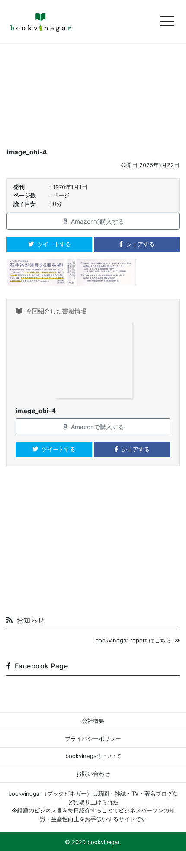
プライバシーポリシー (93, 738)
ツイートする (54, 244)
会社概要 (93, 720)
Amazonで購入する (97, 221)
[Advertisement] (93, 544)
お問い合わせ (93, 773)
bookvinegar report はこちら (133, 640)
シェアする (140, 244)
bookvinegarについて (93, 755)
